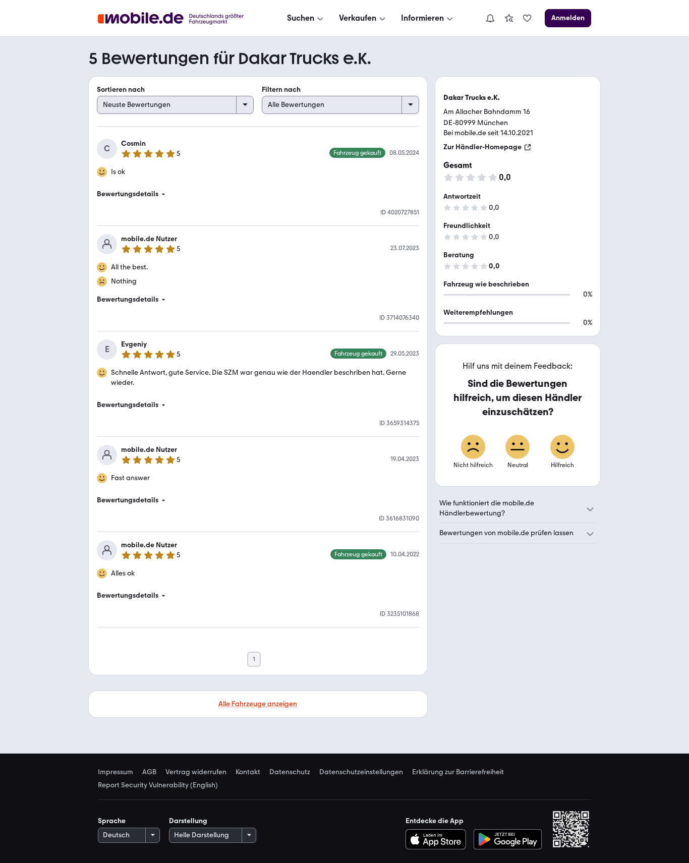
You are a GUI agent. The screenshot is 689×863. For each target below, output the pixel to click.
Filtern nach (281, 89)
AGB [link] (149, 772)
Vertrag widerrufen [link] (195, 772)
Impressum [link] (115, 772)
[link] (509, 18)
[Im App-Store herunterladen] (438, 839)
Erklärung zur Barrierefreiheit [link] (458, 772)
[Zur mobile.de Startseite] (180, 18)
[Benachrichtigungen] (489, 18)
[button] (258, 194)
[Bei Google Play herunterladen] (508, 839)
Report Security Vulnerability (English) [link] (158, 785)
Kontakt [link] (248, 772)
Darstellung (188, 821)
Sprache (112, 821)
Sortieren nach (121, 89)
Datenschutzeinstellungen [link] (361, 772)
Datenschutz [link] (289, 772)
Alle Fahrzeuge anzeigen (257, 704)
